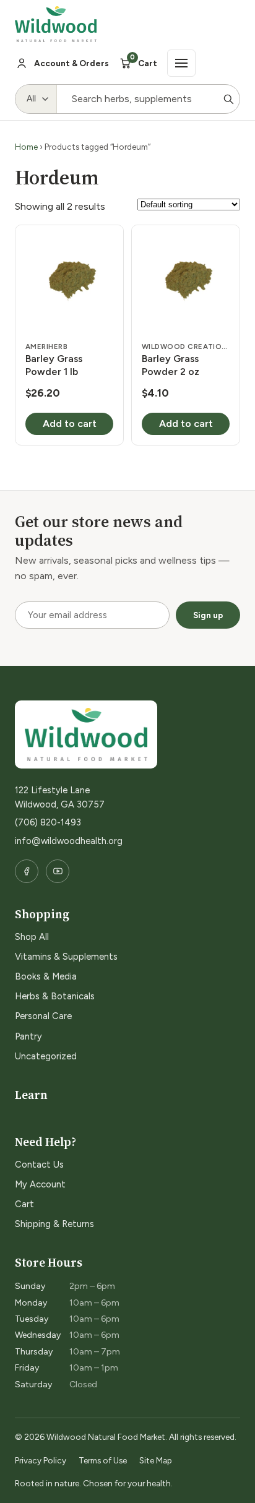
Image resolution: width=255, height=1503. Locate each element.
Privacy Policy (40, 1460)
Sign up (208, 615)
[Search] (228, 99)
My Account (40, 1184)
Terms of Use (103, 1460)
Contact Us (39, 1164)
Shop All (32, 936)
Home (26, 147)
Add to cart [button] (70, 423)
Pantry (28, 1036)
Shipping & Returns (54, 1224)
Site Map (155, 1460)
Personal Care (43, 1016)
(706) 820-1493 (48, 822)
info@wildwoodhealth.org (69, 840)
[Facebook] (26, 871)
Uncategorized (46, 1056)
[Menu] (181, 63)
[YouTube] (57, 871)
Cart (24, 1204)
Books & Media (46, 976)
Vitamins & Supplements (66, 956)
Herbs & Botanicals (55, 996)
